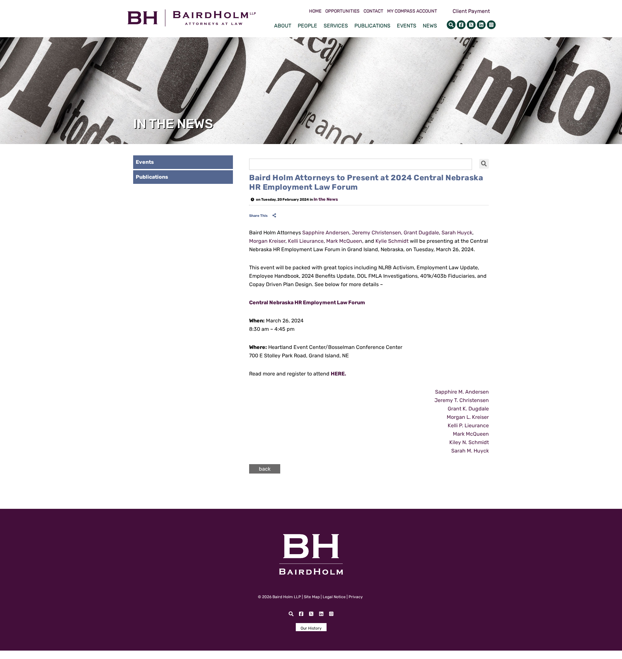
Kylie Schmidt (392, 241)
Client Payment (471, 11)
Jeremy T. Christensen (461, 400)
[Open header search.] (451, 24)
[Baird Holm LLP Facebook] (461, 24)
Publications (372, 26)
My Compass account (412, 11)
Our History (311, 628)
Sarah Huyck (457, 232)
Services (336, 26)
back (265, 469)
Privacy (356, 597)
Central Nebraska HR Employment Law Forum (307, 302)
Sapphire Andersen (325, 232)
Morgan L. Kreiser (468, 417)
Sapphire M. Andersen (462, 392)
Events (406, 26)
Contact (373, 11)
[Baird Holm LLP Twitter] (471, 24)
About (282, 26)
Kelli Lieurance (305, 241)
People (307, 26)
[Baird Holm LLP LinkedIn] (481, 24)
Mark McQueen (344, 241)
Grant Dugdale (421, 232)
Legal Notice (334, 597)
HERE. (338, 374)
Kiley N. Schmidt (469, 442)
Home (315, 11)
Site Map (312, 597)
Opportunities (342, 11)
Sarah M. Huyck (470, 451)
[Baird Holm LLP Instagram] (491, 24)
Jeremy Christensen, (377, 232)
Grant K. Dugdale (468, 409)
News (430, 26)
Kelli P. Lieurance (468, 425)
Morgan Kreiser (267, 241)
